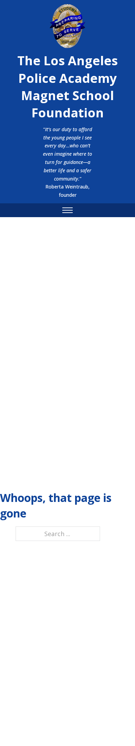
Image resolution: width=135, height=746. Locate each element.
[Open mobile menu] (67, 210)
